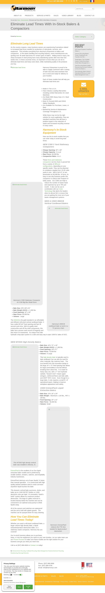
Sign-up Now (83, 94)
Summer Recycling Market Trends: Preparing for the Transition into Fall (82, 55)
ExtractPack (15, 470)
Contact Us (34, 545)
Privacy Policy (64, 581)
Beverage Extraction (23, 553)
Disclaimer (91, 581)
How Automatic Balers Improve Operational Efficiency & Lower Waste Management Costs (83, 73)
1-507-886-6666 (57, 1)
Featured (50, 551)
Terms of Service (82, 581)
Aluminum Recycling (58, 551)
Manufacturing (14, 553)
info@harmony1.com (50, 567)
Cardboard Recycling (31, 551)
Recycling (23, 551)
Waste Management (42, 551)
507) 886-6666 (49, 563)
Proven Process (18, 539)
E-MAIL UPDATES (83, 90)
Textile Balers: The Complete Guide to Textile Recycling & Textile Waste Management (82, 61)
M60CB (16, 320)
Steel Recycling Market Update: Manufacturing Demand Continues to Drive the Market (83, 67)
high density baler (49, 357)
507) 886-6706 (47, 565)
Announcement (16, 551)
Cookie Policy (73, 581)
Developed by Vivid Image (52, 581)
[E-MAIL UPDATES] (83, 86)
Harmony (23, 8)
